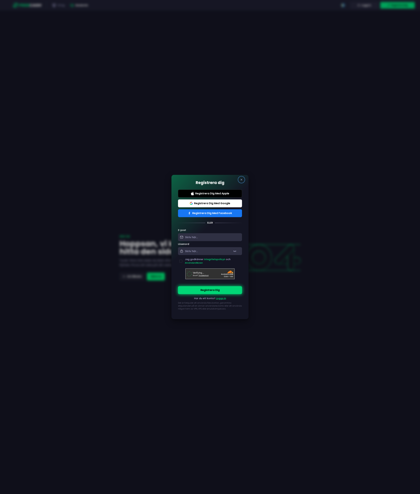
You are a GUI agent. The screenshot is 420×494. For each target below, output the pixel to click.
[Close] (241, 179)
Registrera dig (210, 290)
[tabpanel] (210, 271)
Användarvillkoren (194, 262)
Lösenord (183, 244)
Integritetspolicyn (214, 259)
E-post (182, 230)
